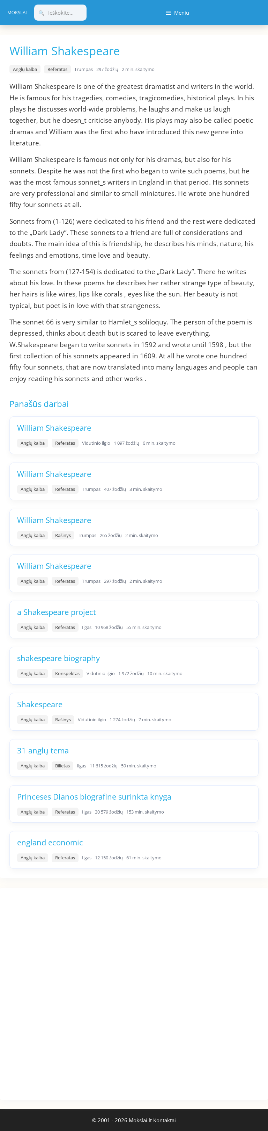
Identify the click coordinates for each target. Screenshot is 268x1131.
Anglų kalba (25, 69)
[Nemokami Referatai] (17, 13)
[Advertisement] (52, 992)
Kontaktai (164, 1120)
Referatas (57, 69)
